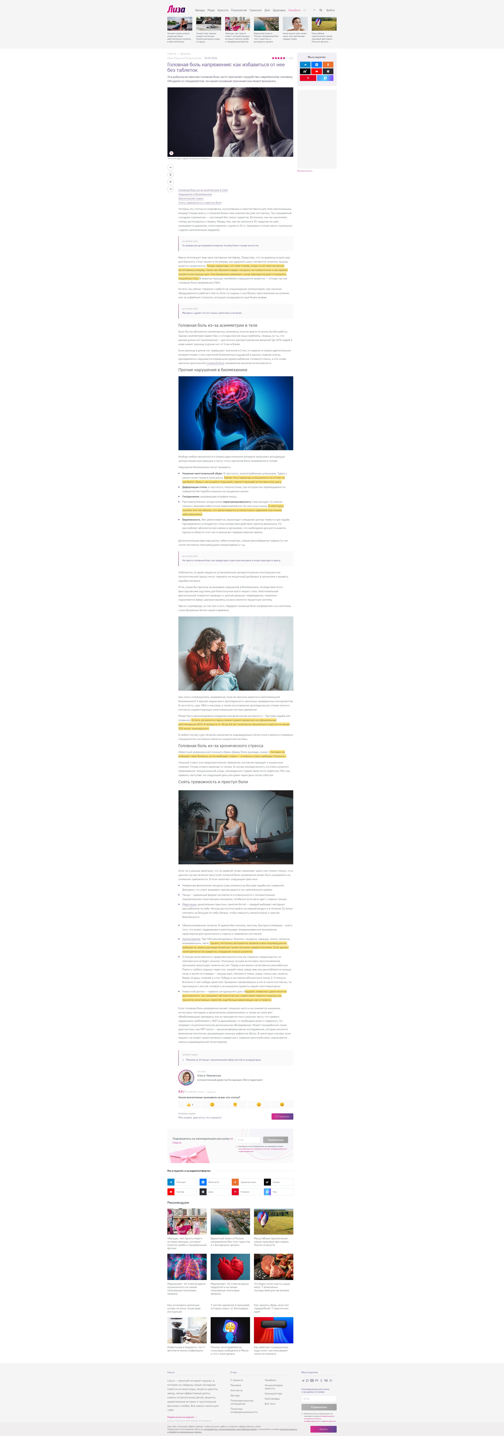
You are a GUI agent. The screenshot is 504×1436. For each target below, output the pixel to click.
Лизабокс (294, 10)
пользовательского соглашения (250, 1149)
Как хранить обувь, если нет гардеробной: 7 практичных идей (271, 1308)
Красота (222, 10)
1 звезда (273, 58)
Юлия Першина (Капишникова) (184, 58)
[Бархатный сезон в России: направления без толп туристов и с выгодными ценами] (266, 24)
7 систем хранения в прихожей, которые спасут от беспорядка (230, 1306)
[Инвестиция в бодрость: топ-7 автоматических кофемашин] (187, 1330)
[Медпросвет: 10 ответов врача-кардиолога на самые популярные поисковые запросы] (230, 1267)
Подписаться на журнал (180, 1417)
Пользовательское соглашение (241, 1402)
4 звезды (281, 58)
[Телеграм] (305, 65)
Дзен (211, 1191)
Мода (211, 10)
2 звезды (276, 58)
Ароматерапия (191, 939)
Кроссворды (272, 1398)
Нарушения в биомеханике (195, 194)
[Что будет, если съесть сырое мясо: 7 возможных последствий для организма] (273, 1267)
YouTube (180, 1191)
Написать (284, 1116)
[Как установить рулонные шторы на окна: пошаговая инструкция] (187, 1300)
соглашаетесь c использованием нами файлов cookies (230, 1429)
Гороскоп (256, 10)
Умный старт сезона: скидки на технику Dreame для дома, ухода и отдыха (208, 37)
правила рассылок (246, 1151)
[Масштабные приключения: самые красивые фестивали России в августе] (324, 24)
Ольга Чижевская (209, 1075)
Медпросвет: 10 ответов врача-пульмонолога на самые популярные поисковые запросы (186, 1288)
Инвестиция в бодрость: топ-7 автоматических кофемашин (186, 1348)
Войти (331, 10)
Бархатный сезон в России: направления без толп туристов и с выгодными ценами (266, 37)
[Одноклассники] (328, 65)
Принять (323, 1429)
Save (171, 153)
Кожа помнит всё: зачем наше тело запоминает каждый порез (295, 36)
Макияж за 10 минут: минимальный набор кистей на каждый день (223, 1059)
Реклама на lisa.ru (304, 171)
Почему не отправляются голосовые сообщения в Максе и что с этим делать (230, 1350)
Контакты (236, 1390)
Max (275, 1191)
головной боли (215, 363)
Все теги (270, 1403)
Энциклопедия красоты (274, 1386)
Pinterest (245, 1191)
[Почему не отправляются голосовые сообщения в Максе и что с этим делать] (230, 1330)
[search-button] (321, 10)
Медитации (189, 904)
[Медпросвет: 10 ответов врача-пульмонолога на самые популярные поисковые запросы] (187, 1267)
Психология (239, 10)
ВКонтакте (214, 1182)
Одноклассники (248, 1182)
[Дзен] (328, 71)
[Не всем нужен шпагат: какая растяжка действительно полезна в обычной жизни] (179, 24)
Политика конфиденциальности (244, 1410)
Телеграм (181, 1182)
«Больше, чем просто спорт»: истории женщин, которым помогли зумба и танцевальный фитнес (237, 37)
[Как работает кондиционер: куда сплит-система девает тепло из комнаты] (273, 1330)
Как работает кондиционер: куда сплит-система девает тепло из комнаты (271, 1350)
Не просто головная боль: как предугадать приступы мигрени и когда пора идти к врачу (231, 560)
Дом (267, 10)
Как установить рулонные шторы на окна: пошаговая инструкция (184, 1308)
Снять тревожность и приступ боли (200, 202)
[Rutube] (305, 71)
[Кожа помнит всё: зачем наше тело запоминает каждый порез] (295, 24)
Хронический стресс (191, 198)
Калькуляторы (273, 1393)
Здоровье (279, 10)
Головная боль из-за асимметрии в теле (203, 190)
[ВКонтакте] (316, 65)
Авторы (235, 1395)
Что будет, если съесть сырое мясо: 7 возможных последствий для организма (272, 1287)
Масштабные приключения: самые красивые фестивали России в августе (322, 37)
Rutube (276, 1182)
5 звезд (284, 58)
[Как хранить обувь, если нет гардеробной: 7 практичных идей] (273, 1300)
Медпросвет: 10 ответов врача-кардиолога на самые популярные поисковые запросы (230, 1288)
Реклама (235, 1385)
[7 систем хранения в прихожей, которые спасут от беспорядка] (230, 1300)
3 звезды (278, 58)
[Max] (325, 78)
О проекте (236, 1380)
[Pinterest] (308, 78)
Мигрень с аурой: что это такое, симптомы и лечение (212, 312)
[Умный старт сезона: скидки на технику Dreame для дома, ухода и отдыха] (208, 24)
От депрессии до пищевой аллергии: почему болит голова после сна (220, 245)
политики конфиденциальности (275, 1149)
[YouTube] (316, 71)
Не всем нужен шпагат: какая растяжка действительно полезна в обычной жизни (179, 37)
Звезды (200, 10)
